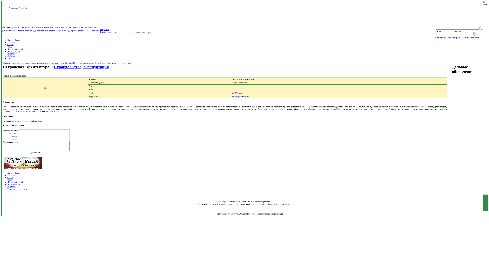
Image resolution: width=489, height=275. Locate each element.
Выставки (11, 54)
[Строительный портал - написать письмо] (87, 31)
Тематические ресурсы (17, 189)
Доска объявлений (15, 49)
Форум (10, 47)
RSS (9, 58)
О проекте (104, 30)
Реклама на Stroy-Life (18, 8)
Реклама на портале (108, 32)
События (11, 56)
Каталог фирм (13, 40)
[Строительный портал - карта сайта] (49, 31)
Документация (13, 51)
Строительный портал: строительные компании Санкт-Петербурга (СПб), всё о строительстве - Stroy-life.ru (58, 63)
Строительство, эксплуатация (119, 63)
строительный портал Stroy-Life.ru (263, 204)
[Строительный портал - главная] (17, 31)
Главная (6, 63)
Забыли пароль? (454, 38)
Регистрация (440, 38)
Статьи (10, 45)
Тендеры (11, 42)
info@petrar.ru (237, 93)
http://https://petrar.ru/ (240, 96)
